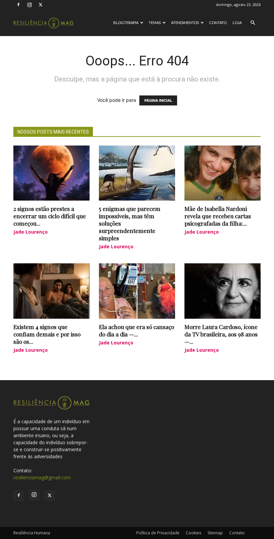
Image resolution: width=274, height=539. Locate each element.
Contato (218, 22)
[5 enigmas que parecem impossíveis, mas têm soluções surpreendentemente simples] (137, 173)
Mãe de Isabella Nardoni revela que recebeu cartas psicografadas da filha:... (217, 216)
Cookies (193, 533)
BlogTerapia (125, 22)
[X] (40, 4)
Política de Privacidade (157, 533)
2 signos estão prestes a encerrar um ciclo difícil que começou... (49, 216)
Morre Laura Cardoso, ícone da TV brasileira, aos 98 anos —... (221, 334)
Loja (237, 22)
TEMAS (155, 22)
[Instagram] (29, 4)
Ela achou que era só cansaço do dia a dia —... (136, 330)
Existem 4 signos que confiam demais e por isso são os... (47, 334)
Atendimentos (185, 22)
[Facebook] (18, 4)
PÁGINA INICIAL (158, 100)
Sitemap (215, 533)
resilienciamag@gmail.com (42, 477)
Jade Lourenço (30, 232)
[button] (253, 23)
